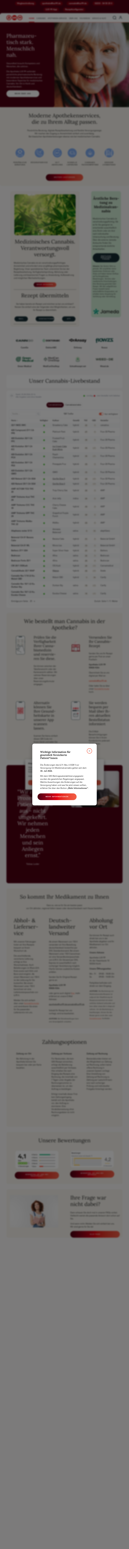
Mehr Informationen (57, 797)
